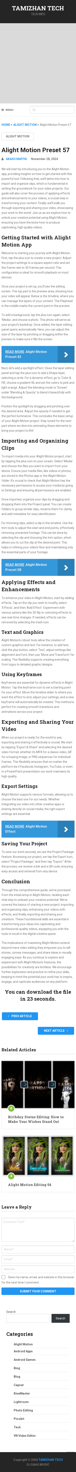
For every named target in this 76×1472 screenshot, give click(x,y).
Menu (9, 109)
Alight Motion (17, 136)
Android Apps (23, 1351)
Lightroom (21, 1402)
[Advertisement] (38, 63)
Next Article (54, 1030)
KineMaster (22, 1393)
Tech (17, 1427)
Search (11, 1311)
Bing (17, 1368)
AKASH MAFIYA (16, 159)
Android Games (25, 1359)
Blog (17, 1376)
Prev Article (21, 1016)
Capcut (19, 1385)
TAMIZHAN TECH (38, 8)
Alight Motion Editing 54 (29, 1184)
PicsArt (19, 1418)
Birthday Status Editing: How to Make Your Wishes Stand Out (36, 1119)
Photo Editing (23, 1410)
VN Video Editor (25, 1435)
